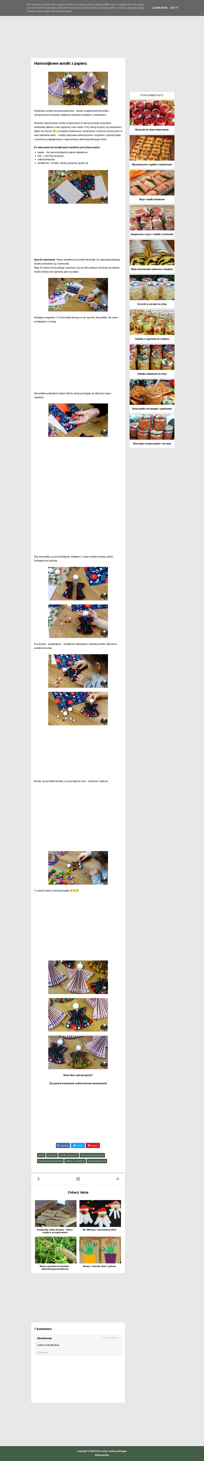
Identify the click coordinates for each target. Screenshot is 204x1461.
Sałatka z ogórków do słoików (152, 339)
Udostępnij (64, 1146)
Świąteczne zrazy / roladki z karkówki (152, 234)
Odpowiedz (42, 1352)
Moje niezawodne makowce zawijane (152, 269)
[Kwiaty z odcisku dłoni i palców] (100, 1250)
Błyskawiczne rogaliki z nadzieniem (152, 164)
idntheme (113, 1451)
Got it (174, 7)
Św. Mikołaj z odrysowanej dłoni (99, 1229)
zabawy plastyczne (97, 1161)
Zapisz (94, 1146)
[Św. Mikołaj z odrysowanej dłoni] (100, 1213)
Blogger (122, 1451)
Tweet (79, 1146)
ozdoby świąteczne (68, 1155)
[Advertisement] (102, 33)
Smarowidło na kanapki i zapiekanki (152, 408)
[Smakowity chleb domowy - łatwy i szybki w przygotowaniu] (55, 1213)
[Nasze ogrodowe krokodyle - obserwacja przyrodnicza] (55, 1250)
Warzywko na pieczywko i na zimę (152, 443)
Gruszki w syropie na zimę (152, 304)
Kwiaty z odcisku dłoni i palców (99, 1266)
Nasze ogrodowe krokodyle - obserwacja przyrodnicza (55, 1267)
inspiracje (52, 1155)
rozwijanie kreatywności (92, 1155)
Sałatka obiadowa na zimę (152, 373)
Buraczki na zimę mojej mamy (152, 129)
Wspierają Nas (102, 1455)
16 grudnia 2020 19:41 (110, 1338)
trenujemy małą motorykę (50, 1161)
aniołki (41, 1155)
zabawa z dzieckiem (75, 1161)
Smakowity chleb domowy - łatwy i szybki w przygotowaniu (55, 1231)
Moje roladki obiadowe (152, 199)
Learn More (160, 7)
